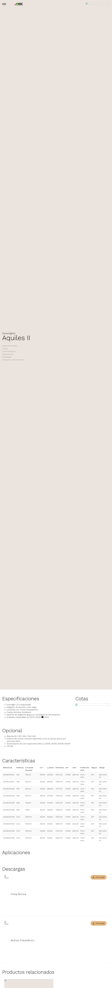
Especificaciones (9, 346)
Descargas (7, 357)
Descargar (100, 877)
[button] (10, 4)
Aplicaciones (7, 354)
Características (9, 351)
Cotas (5, 349)
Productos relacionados (13, 360)
